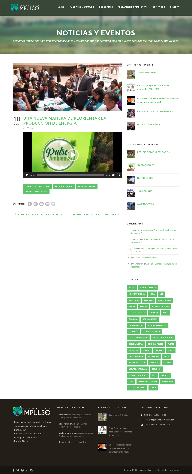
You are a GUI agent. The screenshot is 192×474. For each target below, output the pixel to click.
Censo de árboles (137, 313)
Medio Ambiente (136, 356)
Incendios (133, 350)
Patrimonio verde (137, 363)
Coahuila (133, 319)
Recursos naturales (138, 369)
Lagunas (159, 350)
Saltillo (165, 375)
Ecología (133, 331)
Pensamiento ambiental (133, 7)
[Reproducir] (27, 174)
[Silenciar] (113, 174)
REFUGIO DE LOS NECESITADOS (153, 152)
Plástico (154, 363)
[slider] (70, 175)
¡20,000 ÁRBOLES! (146, 165)
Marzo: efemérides (149, 257)
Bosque (143, 306)
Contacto (159, 7)
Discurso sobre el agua (148, 124)
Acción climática (148, 288)
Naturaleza (153, 356)
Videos (31, 128)
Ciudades (154, 313)
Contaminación (149, 319)
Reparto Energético (36, 192)
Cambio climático (160, 306)
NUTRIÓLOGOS (145, 178)
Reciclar (167, 363)
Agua (152, 294)
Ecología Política (151, 331)
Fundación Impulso (82, 7)
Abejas (132, 288)
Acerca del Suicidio (146, 72)
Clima (165, 313)
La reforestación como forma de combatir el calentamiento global (120, 448)
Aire (161, 294)
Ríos (154, 375)
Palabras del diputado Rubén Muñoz (155, 111)
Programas (106, 7)
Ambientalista (164, 300)
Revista (174, 7)
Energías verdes (86, 186)
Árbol (153, 388)
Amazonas (134, 300)
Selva (131, 381)
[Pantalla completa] (118, 174)
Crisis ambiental (136, 325)
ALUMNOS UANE (145, 203)
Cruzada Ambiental (157, 325)
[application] (72, 155)
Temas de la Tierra (137, 388)
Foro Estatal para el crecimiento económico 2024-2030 (120, 432)
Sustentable (167, 381)
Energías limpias (63, 186)
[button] (73, 155)
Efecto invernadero (138, 338)
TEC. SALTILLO (144, 191)
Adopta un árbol (137, 294)
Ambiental (148, 300)
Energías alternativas (37, 186)
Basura (132, 306)
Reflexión (156, 369)
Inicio (61, 7)
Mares (171, 350)
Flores (171, 344)
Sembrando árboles (147, 381)
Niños (166, 356)
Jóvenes (146, 350)
